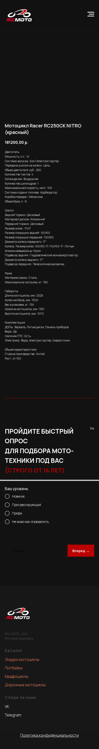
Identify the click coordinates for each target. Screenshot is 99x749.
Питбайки (14, 668)
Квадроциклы (16, 676)
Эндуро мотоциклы (22, 659)
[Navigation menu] (90, 14)
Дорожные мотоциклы (25, 684)
